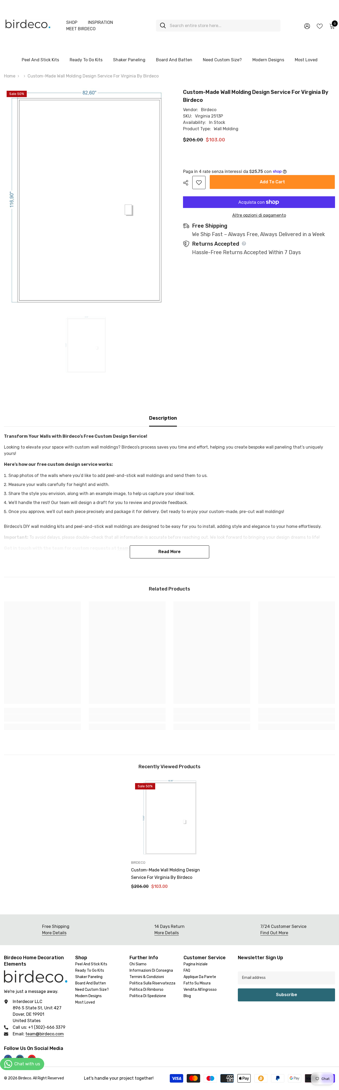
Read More (169, 551)
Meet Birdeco (81, 28)
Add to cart (271, 181)
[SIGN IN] (307, 26)
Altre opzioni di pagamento (259, 215)
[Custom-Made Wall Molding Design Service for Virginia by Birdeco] (169, 817)
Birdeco (208, 109)
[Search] (218, 26)
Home (9, 76)
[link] (42, 718)
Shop (71, 22)
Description (163, 418)
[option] (85, 345)
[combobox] (223, 26)
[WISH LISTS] (320, 26)
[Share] (187, 182)
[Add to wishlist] (199, 182)
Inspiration (100, 22)
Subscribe (286, 994)
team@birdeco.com (44, 1033)
